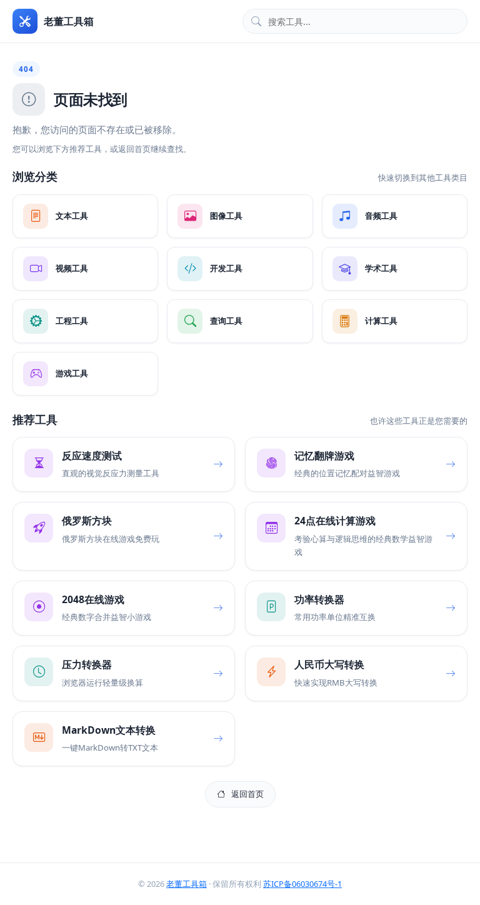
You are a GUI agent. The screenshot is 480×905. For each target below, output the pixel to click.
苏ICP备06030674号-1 (302, 883)
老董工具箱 (186, 883)
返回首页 (247, 793)
